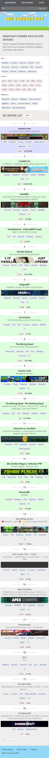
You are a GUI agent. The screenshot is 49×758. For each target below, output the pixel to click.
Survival (23, 63)
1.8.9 (32, 81)
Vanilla (31, 63)
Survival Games (24, 103)
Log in (41, 3)
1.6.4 (9, 81)
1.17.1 (38, 85)
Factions (14, 67)
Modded (5, 63)
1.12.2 (4, 85)
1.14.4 (18, 85)
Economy (5, 67)
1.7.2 (15, 81)
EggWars (5, 103)
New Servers (10, 3)
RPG (31, 67)
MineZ (34, 103)
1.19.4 (11, 89)
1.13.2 (11, 85)
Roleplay (22, 71)
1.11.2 (39, 81)
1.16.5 (31, 85)
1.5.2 (3, 81)
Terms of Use (22, 749)
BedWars (23, 99)
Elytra (13, 103)
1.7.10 (22, 81)
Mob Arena (6, 108)
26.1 (29, 89)
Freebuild (24, 67)
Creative (14, 63)
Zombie (5, 71)
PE (34, 89)
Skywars (14, 99)
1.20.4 (18, 89)
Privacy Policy (7, 749)
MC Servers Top (24, 19)
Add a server (27, 3)
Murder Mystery (19, 108)
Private (38, 67)
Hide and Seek (34, 99)
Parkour (13, 71)
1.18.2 (4, 89)
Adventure (32, 71)
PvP (37, 63)
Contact (34, 749)
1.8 (27, 81)
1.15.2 (24, 85)
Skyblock (5, 99)
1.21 (23, 89)
